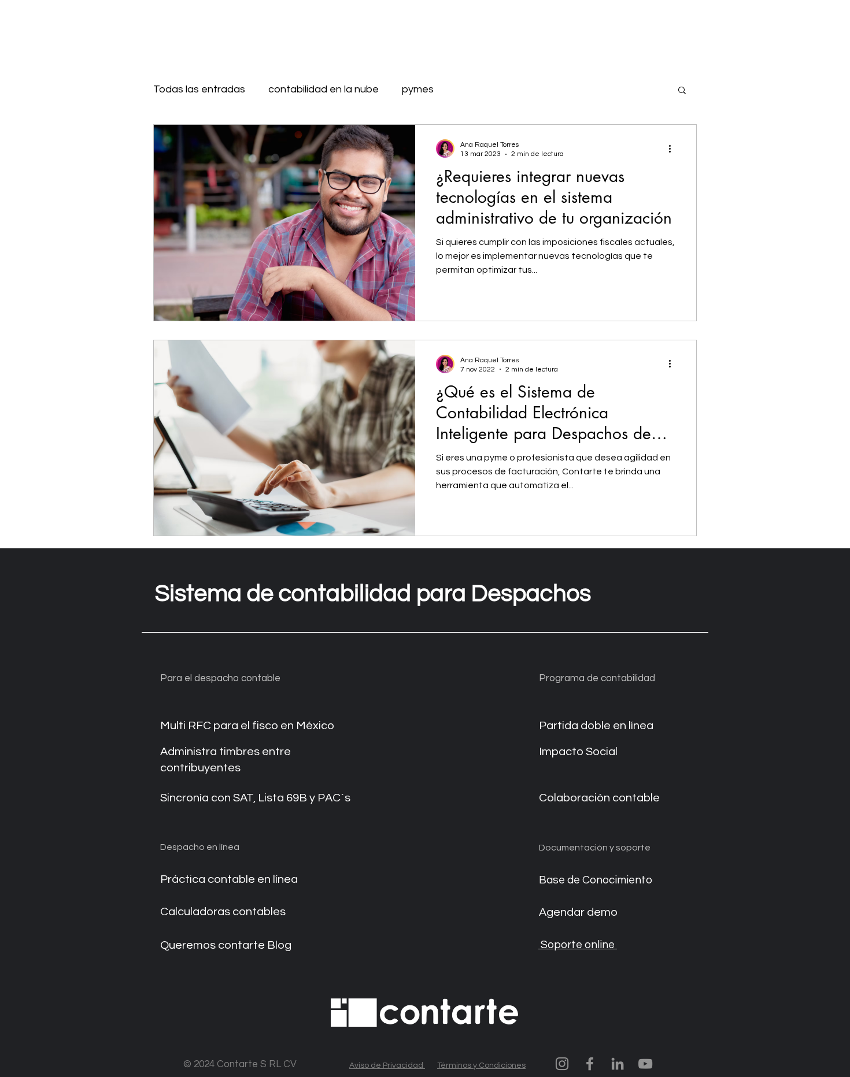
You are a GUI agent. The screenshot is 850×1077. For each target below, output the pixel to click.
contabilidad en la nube (323, 89)
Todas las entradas (199, 89)
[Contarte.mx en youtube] (645, 1063)
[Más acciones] (674, 148)
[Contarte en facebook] (589, 1063)
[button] (682, 91)
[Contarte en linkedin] (617, 1063)
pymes (418, 89)
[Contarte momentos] (562, 1063)
